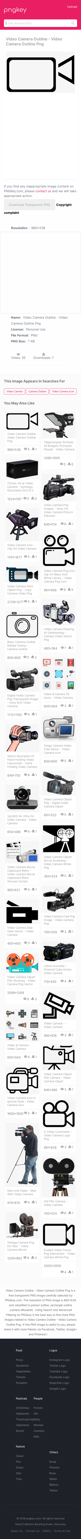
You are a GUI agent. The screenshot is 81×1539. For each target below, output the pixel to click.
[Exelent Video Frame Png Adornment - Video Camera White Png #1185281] (59, 1234)
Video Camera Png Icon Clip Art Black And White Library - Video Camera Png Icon (59, 576)
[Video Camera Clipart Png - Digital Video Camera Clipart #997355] (59, 783)
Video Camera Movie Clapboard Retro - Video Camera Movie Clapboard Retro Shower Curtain (21, 874)
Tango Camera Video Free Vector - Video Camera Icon (58, 749)
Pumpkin (21, 1382)
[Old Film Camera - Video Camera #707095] (59, 1177)
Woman (38, 1425)
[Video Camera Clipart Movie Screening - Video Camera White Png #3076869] (59, 838)
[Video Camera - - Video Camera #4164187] (59, 1005)
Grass (20, 1467)
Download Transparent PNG (29, 205)
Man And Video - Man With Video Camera (21, 1192)
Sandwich (22, 1365)
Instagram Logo (59, 1359)
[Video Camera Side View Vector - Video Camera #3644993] (22, 911)
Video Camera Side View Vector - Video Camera (20, 931)
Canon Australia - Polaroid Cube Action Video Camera (58, 969)
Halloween (22, 1413)
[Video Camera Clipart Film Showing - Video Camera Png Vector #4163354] (22, 963)
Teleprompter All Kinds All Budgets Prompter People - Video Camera (59, 445)
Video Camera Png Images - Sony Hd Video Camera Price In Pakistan (58, 510)
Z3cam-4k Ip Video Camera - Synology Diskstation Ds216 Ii (20, 486)
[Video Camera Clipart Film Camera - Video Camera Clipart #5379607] (59, 1057)
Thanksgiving (24, 1419)
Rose (52, 1473)
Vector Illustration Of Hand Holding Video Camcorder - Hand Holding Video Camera (22, 761)
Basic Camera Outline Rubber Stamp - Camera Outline (21, 645)
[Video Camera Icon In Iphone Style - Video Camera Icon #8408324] (22, 1080)
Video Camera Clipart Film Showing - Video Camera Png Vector (21, 980)
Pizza (19, 1359)
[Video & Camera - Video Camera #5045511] (22, 1025)
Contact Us (33, 1530)
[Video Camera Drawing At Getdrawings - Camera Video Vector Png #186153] (59, 612)
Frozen (38, 1407)
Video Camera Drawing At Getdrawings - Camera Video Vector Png (59, 634)
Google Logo (57, 1388)
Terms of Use (62, 1530)
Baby (37, 1419)
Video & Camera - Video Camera (19, 1046)
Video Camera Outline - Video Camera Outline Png (22, 437)
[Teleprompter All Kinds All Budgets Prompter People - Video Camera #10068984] (59, 425)
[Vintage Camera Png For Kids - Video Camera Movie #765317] (22, 1225)
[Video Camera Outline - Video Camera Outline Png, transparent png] (40, 72)
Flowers (54, 1467)
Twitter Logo (57, 1365)
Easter (20, 1430)
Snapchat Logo (59, 1382)
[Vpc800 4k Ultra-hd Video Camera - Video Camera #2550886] (22, 798)
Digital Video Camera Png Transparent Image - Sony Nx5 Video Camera (22, 701)
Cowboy (39, 1430)
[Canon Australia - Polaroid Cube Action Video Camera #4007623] (59, 952)
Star (18, 1473)
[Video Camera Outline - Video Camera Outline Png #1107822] (22, 421)
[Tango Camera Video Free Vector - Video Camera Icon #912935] (59, 729)
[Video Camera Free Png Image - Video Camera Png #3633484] (59, 899)
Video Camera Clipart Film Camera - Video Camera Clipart (58, 1077)
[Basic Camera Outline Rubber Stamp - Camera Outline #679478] (22, 624)
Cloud (19, 1456)
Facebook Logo (59, 1377)
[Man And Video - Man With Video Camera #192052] (22, 1155)
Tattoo (53, 1490)
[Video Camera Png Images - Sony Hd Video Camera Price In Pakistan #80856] (59, 487)
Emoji (52, 1461)
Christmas (22, 1407)
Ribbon (53, 1484)
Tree (19, 1479)
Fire (18, 1461)
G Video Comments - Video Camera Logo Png (58, 1135)
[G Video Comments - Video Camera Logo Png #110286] (59, 1113)
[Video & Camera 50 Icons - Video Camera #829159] (59, 674)
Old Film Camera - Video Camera (56, 1203)
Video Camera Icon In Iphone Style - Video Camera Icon (21, 1101)
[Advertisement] (40, 136)
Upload (72, 7)
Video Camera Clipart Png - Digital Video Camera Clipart (58, 803)
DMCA (47, 1530)
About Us (16, 1530)
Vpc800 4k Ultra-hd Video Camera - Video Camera (22, 819)
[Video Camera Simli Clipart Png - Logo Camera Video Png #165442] (22, 574)
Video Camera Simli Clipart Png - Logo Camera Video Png (20, 590)
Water (53, 1479)
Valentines (22, 1425)
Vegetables (23, 1371)
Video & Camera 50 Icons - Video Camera (58, 695)
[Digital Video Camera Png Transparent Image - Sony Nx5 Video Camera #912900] (22, 679)
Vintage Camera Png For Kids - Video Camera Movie (20, 1246)
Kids (36, 1436)
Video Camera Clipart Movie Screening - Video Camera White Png (58, 862)
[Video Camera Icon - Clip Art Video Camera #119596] (22, 524)
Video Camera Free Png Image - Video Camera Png (59, 920)
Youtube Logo (58, 1371)
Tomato (21, 1377)
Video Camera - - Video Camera (55, 1025)
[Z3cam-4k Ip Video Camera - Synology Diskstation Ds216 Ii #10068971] (22, 469)
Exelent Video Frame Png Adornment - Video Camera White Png (59, 1253)
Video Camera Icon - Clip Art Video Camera (21, 546)
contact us (43, 191)
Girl (36, 1413)
